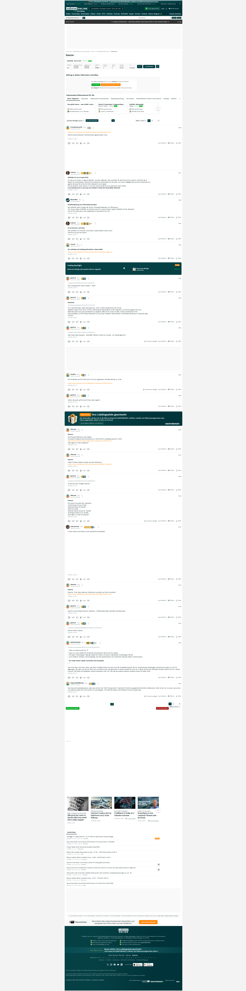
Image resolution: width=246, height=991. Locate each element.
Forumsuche (141, 18)
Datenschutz (116, 960)
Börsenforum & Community (81, 51)
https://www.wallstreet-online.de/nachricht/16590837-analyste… (90, 464)
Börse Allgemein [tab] (73, 98)
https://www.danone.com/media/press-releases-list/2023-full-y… (90, 383)
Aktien (68, 14)
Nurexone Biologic (142, 268)
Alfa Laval (83, 880)
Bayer (84, 885)
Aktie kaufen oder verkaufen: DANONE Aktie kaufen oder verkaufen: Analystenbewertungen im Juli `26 (99, 873)
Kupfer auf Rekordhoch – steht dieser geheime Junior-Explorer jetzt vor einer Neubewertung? (100, 21)
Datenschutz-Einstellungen (128, 960)
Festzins (144, 14)
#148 (179, 429)
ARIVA (111, 970)
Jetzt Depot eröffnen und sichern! (92, 423)
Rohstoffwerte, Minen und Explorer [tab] (148, 98)
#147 (179, 455)
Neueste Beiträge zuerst (74, 120)
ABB (82, 854)
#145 (179, 496)
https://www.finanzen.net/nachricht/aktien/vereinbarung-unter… (90, 132)
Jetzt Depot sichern (96, 950)
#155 (179, 223)
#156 (179, 200)
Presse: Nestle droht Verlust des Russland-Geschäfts (83, 847)
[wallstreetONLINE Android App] (148, 966)
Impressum (102, 960)
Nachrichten (85, 14)
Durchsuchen (163, 708)
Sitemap (128, 955)
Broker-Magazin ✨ (155, 14)
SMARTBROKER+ (146, 942)
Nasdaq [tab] (166, 98)
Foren (93, 51)
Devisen (137, 14)
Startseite (68, 51)
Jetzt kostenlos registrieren (111, 84)
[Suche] (122, 8)
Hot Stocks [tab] (130, 98)
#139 (179, 683)
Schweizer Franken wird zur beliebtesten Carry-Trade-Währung (101, 815)
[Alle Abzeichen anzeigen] (91, 173)
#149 (179, 395)
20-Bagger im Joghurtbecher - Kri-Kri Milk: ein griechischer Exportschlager (90, 836)
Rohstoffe (124, 14)
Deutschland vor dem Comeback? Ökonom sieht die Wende (147, 815)
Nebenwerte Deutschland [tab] (99, 98)
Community (76, 14)
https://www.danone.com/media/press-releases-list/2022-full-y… (90, 441)
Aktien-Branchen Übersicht (116, 955)
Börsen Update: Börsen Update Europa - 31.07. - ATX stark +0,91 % (87, 878)
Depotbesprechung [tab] (117, 98)
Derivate (117, 14)
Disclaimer (108, 960)
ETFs (103, 14)
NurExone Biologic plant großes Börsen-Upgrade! (84, 269)
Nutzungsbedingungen (142, 960)
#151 (179, 328)
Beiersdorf (80, 849)
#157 (179, 173)
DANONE (70, 61)
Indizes (92, 14)
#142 (179, 606)
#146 (179, 476)
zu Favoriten (149, 66)
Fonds (99, 14)
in (170, 18)
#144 (179, 527)
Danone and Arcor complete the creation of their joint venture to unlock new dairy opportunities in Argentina (101, 867)
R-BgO (96, 67)
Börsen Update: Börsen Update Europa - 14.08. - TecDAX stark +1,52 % (89, 857)
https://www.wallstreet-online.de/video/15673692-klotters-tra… (90, 594)
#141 (179, 623)
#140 (179, 642)
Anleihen (110, 14)
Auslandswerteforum (102, 51)
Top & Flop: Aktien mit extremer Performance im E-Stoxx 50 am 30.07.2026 (90, 883)
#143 (179, 585)
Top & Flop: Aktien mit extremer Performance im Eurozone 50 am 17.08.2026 (90, 842)
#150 (179, 375)
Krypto (131, 14)
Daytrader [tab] (84, 98)
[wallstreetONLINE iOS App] (138, 966)
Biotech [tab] (174, 98)
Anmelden (96, 84)
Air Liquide (84, 859)
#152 (179, 298)
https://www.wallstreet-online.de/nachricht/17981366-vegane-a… (90, 252)
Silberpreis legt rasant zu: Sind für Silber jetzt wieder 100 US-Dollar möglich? (77, 817)
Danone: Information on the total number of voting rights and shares (88, 862)
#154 (179, 245)
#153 (179, 278)
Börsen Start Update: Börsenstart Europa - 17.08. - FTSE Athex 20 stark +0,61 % (92, 852)
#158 (179, 127)
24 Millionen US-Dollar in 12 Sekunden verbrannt (124, 814)
